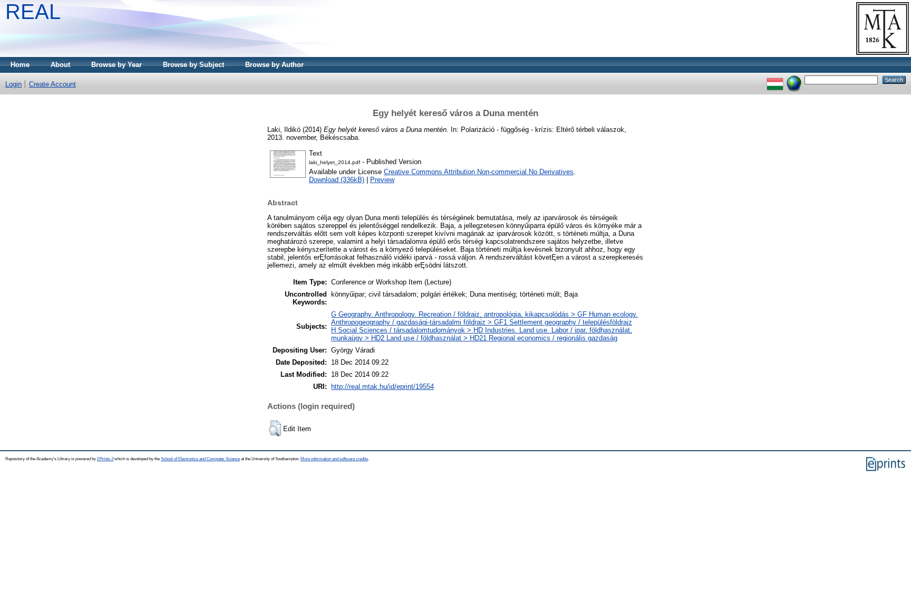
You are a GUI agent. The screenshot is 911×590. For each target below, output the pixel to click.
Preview (382, 180)
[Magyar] (775, 79)
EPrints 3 (105, 458)
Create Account (52, 84)
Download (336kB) (336, 180)
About (60, 65)
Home (20, 65)
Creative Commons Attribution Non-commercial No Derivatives (479, 172)
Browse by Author (274, 65)
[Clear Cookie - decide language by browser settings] (794, 79)
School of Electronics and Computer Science (200, 458)
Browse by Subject (193, 65)
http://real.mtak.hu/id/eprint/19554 (382, 387)
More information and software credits (334, 458)
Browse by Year (116, 65)
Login (13, 84)
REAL (33, 11)
